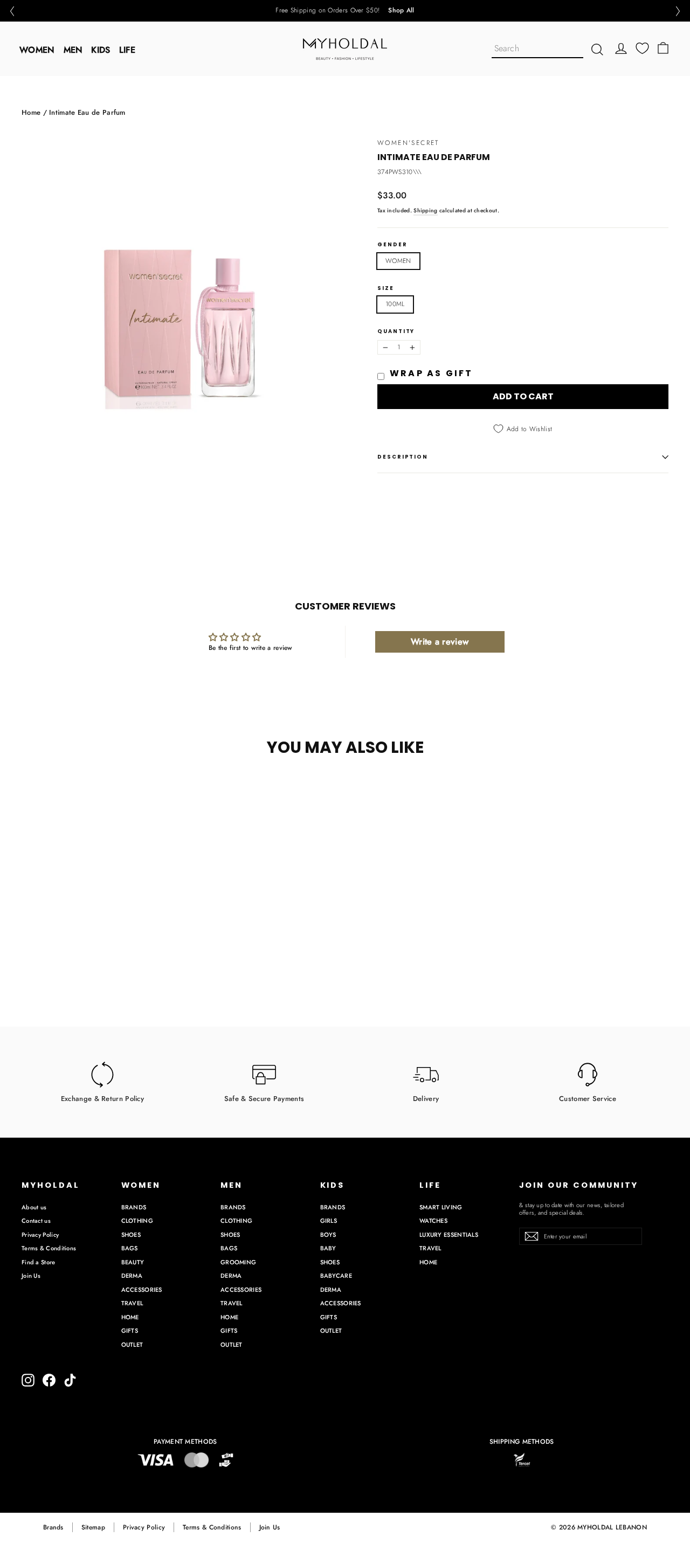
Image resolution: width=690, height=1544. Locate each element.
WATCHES (433, 1220)
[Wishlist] (642, 48)
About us (34, 1207)
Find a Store (39, 1262)
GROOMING (238, 1262)
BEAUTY (132, 1262)
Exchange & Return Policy (102, 1098)
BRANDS (134, 1207)
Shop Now (382, 10)
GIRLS (328, 1220)
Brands (53, 1527)
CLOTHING (137, 1220)
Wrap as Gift (431, 373)
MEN (73, 50)
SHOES (131, 1234)
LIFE (127, 50)
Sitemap (93, 1527)
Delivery (426, 1098)
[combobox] (537, 49)
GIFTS (130, 1330)
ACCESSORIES (141, 1289)
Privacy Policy (40, 1234)
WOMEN (37, 50)
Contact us (36, 1220)
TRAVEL (132, 1303)
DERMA (132, 1275)
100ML (395, 304)
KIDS (100, 50)
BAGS (129, 1248)
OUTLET (132, 1344)
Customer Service (587, 1098)
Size (385, 288)
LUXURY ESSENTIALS (448, 1234)
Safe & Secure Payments (264, 1098)
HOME (130, 1317)
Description (402, 456)
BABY (328, 1248)
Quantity (396, 331)
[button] (11, 11)
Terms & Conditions (49, 1248)
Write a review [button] (439, 641)
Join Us (31, 1275)
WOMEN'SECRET (408, 143)
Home (31, 112)
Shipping (425, 210)
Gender (392, 244)
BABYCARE (336, 1275)
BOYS (328, 1234)
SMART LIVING (441, 1207)
